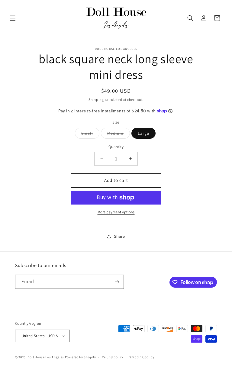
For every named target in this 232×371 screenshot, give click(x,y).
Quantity (116, 146)
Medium (118, 134)
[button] (12, 18)
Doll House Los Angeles (45, 357)
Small (90, 134)
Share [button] (119, 236)
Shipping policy (141, 357)
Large (143, 133)
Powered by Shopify (80, 357)
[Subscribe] (117, 282)
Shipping (96, 99)
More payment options (116, 212)
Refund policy (112, 357)
